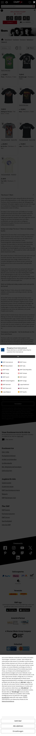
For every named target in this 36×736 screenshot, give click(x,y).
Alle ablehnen (18, 726)
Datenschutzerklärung (8, 701)
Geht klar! (18, 721)
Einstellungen (18, 731)
